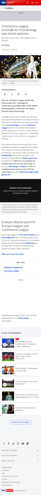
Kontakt (4, 479)
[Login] (27, 2)
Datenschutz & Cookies (10, 476)
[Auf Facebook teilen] (5, 94)
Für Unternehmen (9, 455)
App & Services (8, 460)
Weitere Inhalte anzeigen (20, 422)
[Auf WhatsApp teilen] (19, 94)
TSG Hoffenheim (8, 238)
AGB (3, 473)
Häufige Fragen (7, 467)
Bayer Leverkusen (30, 158)
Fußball (9, 8)
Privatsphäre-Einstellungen (11, 482)
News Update (23, 318)
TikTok (13, 443)
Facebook (8, 443)
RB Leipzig (13, 166)
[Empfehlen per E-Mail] (26, 94)
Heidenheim (30, 243)
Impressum (6, 470)
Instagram (18, 443)
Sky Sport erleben (9, 450)
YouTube (23, 443)
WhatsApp (27, 443)
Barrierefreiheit (7, 485)
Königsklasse (7, 155)
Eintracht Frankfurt (28, 235)
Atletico (23, 166)
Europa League (13, 125)
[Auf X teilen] (12, 94)
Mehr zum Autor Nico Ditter (13, 254)
